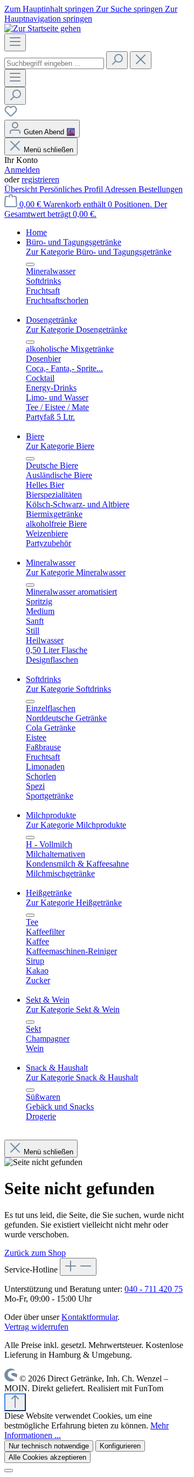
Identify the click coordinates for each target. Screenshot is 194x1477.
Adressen (121, 189)
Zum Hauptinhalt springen (50, 8)
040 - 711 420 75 (153, 1289)
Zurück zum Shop (35, 1252)
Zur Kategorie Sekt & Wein (73, 1009)
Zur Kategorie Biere (60, 446)
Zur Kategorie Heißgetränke (74, 902)
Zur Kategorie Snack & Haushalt (82, 1077)
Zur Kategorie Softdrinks (68, 688)
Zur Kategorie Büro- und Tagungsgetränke (98, 251)
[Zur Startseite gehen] (42, 28)
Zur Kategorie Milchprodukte (76, 824)
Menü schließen (48, 150)
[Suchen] (117, 60)
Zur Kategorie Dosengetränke (76, 329)
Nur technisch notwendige (49, 1446)
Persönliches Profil (72, 189)
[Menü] (15, 42)
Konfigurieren (120, 1446)
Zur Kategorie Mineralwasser (76, 572)
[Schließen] (8, 1470)
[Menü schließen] (30, 264)
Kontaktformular (89, 1317)
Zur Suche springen (130, 8)
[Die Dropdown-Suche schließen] (140, 60)
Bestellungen (160, 189)
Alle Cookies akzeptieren (47, 1457)
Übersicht (21, 189)
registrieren (40, 179)
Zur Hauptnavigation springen (90, 13)
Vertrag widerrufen (36, 1326)
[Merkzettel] (10, 114)
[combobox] (54, 63)
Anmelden (22, 169)
